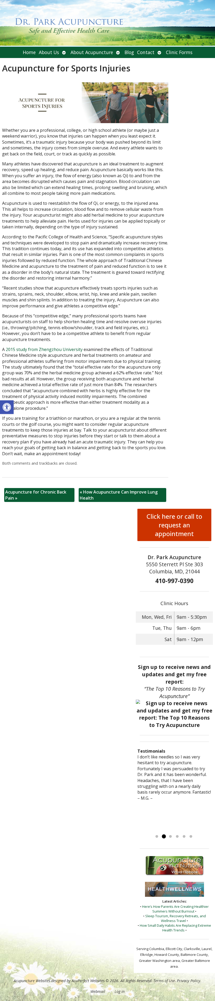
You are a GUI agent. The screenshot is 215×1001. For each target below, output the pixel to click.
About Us (49, 52)
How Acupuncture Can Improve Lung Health (119, 495)
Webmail (97, 991)
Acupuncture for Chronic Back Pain (35, 495)
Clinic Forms (179, 52)
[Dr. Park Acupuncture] (107, 23)
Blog (129, 52)
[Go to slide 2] (163, 836)
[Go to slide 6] (191, 836)
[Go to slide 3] (170, 836)
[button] (7, 407)
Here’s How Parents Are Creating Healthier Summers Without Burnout (175, 909)
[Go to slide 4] (177, 836)
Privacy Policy (188, 980)
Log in (120, 991)
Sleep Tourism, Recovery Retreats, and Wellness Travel (175, 918)
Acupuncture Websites (32, 980)
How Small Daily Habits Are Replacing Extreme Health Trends (175, 927)
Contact (145, 52)
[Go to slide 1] (156, 836)
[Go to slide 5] (184, 836)
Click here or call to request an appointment (174, 525)
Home (29, 52)
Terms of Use (164, 980)
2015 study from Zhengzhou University (44, 349)
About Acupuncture (92, 52)
